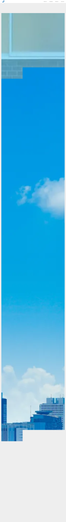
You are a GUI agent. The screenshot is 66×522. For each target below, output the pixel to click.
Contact (62, 1)
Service (45, 1)
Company (51, 1)
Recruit (56, 1)
